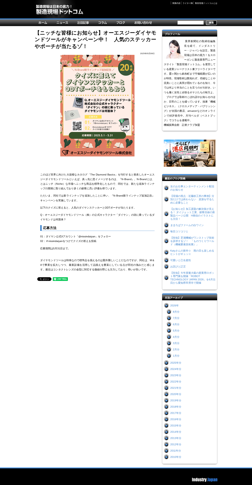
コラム (103, 23)
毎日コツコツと (179, 231)
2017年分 (175, 412)
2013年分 (175, 438)
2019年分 (175, 400)
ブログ (122, 23)
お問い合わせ (144, 23)
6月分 (176, 324)
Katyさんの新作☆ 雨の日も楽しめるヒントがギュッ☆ (192, 252)
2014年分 (175, 431)
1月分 (176, 355)
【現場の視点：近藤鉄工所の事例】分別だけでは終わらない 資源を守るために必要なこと (192, 199)
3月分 (176, 343)
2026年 (174, 305)
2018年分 (175, 406)
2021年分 (175, 387)
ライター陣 (188, 3)
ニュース (63, 23)
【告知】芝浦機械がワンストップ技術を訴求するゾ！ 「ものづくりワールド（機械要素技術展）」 (192, 241)
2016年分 (175, 419)
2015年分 (175, 425)
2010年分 (175, 456)
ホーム (44, 23)
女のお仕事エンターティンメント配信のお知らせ (192, 188)
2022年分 (175, 381)
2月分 (176, 349)
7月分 (176, 318)
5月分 (176, 330)
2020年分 (175, 394)
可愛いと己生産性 (180, 260)
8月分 (176, 311)
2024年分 (175, 369)
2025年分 (175, 362)
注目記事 (83, 23)
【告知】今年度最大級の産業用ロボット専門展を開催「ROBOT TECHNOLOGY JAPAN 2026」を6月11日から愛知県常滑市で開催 (192, 277)
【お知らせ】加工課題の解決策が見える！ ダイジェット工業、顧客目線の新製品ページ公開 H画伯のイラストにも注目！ (192, 213)
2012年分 (175, 444)
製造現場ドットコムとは (206, 3)
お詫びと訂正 (178, 266)
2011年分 (175, 450)
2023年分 (175, 375)
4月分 (176, 336)
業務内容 (176, 3)
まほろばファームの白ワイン (187, 225)
